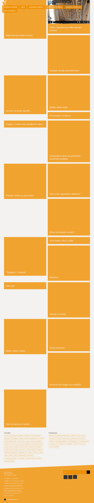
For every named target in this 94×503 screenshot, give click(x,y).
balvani (7, 435)
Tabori (75, 444)
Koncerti (82, 438)
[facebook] (66, 477)
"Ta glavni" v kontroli (16, 272)
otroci (21, 444)
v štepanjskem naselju (10, 458)
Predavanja (62, 444)
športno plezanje (37, 458)
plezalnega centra (37, 444)
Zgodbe (57, 447)
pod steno (22, 449)
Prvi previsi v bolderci (60, 116)
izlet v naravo (25, 441)
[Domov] (75, 477)
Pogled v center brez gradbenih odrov (24, 124)
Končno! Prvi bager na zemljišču (65, 384)
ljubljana (39, 441)
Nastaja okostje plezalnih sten (64, 70)
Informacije (52, 438)
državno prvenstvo (35, 435)
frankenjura (8, 438)
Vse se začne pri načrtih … (19, 424)
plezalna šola (28, 444)
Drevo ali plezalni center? (62, 232)
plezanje (16, 449)
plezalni (16, 447)
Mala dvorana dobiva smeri (19, 35)
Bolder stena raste (59, 107)
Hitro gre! (10, 286)
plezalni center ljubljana (35, 447)
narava (12, 444)
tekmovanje (30, 455)
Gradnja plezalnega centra (63, 435)
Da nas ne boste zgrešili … (19, 111)
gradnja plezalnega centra (31, 438)
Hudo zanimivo (81, 435)
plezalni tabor (8, 449)
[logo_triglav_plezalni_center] (47, 471)
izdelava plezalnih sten (10, 441)
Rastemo (54, 277)
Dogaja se (51, 435)
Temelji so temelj (58, 314)
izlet (19, 441)
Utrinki (51, 447)
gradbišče (14, 438)
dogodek (21, 435)
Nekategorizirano (73, 441)
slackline (36, 452)
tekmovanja (22, 455)
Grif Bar (73, 435)
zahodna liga (21, 458)
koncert (33, 441)
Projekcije (69, 444)
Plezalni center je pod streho (20, 195)
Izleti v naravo (66, 438)
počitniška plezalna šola (11, 452)
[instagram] (70, 477)
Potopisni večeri (53, 444)
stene (41, 452)
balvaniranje (14, 435)
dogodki (27, 435)
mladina (7, 444)
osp (17, 444)
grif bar (42, 438)
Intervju (59, 438)
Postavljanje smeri (84, 441)
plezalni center (23, 447)
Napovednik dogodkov (61, 441)
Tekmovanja (82, 444)
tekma (10, 455)
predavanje (22, 452)
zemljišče (28, 458)
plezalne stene (8, 447)
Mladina (51, 441)
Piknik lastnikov (57, 348)
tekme (15, 455)
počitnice (40, 449)
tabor (6, 455)
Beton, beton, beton (15, 351)
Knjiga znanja (75, 438)
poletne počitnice (31, 449)
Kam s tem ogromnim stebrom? (65, 194)
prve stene (29, 452)
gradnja (21, 438)
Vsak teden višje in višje (61, 240)
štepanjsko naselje (9, 461)
